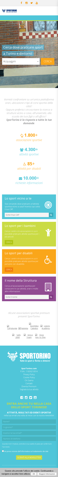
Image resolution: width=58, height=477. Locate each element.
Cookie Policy (29, 377)
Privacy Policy (29, 374)
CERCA (9, 242)
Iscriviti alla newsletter (29, 457)
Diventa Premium (29, 386)
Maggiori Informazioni (47, 474)
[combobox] (21, 61)
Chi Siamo (29, 380)
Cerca (48, 61)
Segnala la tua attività (29, 389)
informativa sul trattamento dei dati (34, 451)
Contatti (29, 383)
